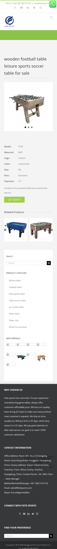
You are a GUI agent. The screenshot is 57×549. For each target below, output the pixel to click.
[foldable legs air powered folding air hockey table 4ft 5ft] (11, 368)
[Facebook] (20, 514)
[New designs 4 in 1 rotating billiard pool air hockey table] (11, 348)
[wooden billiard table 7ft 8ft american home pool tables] (11, 358)
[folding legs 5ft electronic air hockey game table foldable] (41, 348)
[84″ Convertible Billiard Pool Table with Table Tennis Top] (21, 358)
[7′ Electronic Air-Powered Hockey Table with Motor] (31, 348)
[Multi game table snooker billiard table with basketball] (31, 358)
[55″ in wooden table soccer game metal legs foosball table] (41, 358)
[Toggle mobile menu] (51, 17)
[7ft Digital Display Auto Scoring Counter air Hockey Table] (21, 348)
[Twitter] (33, 514)
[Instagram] (37, 514)
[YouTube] (24, 514)
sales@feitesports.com (42, 3)
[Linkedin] (28, 514)
